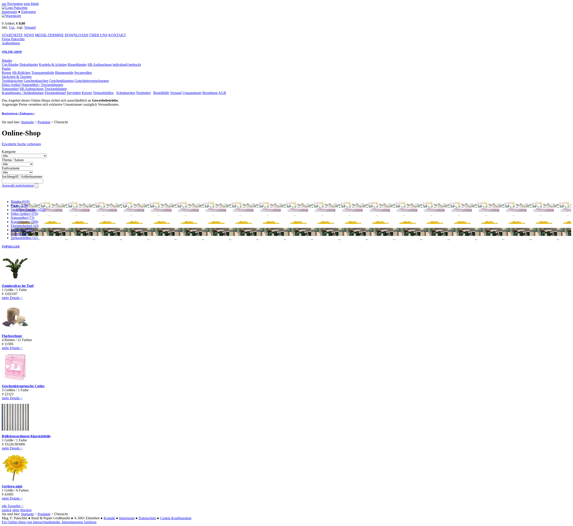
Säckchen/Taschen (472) (28, 210)
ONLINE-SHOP (12, 51)
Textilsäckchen (12, 81)
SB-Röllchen (21, 73)
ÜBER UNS (98, 35)
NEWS (29, 35)
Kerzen (87, 93)
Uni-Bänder (10, 64)
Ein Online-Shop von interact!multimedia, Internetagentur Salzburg (49, 522)
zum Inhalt (31, 4)
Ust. (12, 27)
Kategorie (9, 152)
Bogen (6, 73)
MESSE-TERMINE (49, 35)
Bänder (7, 60)
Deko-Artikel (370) (24, 214)
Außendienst (11, 43)
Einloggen (28, 12)
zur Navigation (12, 4)
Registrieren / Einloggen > (18, 113)
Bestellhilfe (161, 93)
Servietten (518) (22, 230)
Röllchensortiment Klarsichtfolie (26, 436)
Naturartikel (10, 89)
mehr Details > (12, 298)
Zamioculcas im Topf (18, 286)
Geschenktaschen (36, 81)
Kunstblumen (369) (24, 222)
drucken (26, 510)
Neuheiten (143, 93)
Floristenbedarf (55, 93)
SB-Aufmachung (100, 64)
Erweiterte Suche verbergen (21, 144)
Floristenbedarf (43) (25, 226)
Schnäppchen (125, 93)
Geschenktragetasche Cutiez (23, 386)
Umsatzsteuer (191, 93)
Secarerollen (83, 73)
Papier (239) (19, 205)
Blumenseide (64, 73)
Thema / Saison (13, 160)
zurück (6, 510)
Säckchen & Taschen (17, 77)
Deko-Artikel (11, 85)
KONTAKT (117, 35)
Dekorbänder (28, 64)
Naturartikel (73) (22, 218)
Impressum (9, 12)
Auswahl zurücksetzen (18, 185)
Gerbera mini (12, 486)
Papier (6, 69)
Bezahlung (210, 93)
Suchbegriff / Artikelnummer (22, 176)
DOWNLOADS (76, 35)
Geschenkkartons (61, 81)
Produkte (44, 122)
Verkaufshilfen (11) (24, 238)
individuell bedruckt (127, 64)
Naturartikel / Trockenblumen (42, 85)
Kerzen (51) (19, 234)
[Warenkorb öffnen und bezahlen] (11, 16)
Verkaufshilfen (103, 93)
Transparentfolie (42, 73)
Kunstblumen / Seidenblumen (23, 93)
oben (15, 510)
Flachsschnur (12, 336)
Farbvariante (10, 168)
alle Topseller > (13, 506)
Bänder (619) (20, 201)
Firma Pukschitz (13, 39)
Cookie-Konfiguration (175, 518)
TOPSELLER (10, 246)
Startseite (27, 122)
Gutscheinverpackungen (92, 81)
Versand (30, 27)
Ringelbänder (77, 64)
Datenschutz (147, 518)
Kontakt (109, 518)
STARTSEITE (12, 35)
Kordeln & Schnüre (53, 64)
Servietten (74, 93)
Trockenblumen (56, 89)
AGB (222, 93)
